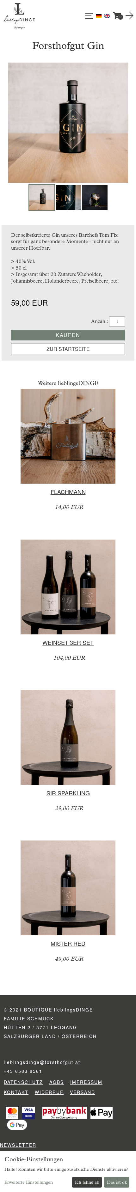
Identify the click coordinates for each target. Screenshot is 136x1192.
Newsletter (18, 1145)
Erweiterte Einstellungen (28, 1182)
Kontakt (16, 1092)
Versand (82, 1092)
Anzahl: (99, 321)
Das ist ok (117, 1182)
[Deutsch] (99, 15)
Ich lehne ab (87, 1182)
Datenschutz (23, 1082)
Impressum (86, 1082)
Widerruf (49, 1092)
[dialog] (68, 1171)
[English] (107, 15)
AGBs (56, 1082)
